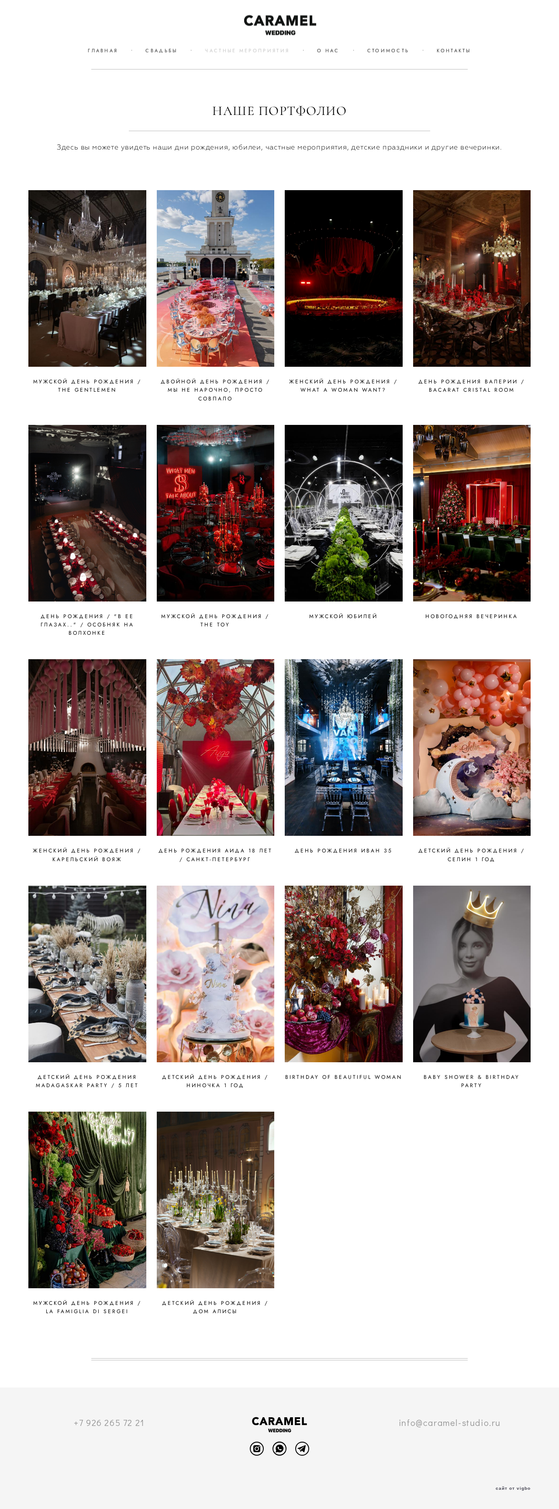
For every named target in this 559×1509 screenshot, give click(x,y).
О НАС (328, 50)
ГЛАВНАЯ (103, 50)
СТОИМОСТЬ (388, 50)
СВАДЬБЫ (161, 50)
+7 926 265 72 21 (109, 1422)
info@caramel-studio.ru (450, 1422)
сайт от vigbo (513, 1488)
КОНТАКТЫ (454, 50)
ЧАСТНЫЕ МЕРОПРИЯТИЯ (247, 50)
